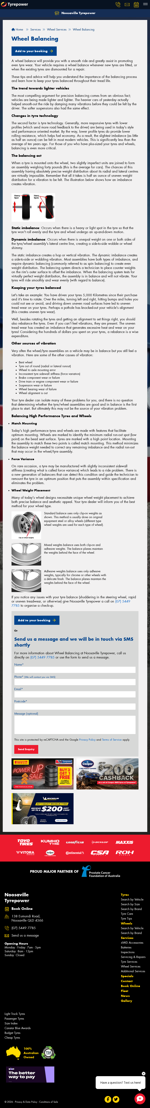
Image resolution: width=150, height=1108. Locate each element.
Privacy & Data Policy (26, 1101)
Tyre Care (127, 914)
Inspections (127, 952)
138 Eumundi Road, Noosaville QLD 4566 (27, 918)
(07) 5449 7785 (42, 657)
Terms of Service (112, 740)
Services (127, 938)
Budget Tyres (12, 1033)
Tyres (125, 895)
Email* (18, 689)
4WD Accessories (132, 943)
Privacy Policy (87, 740)
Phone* (34, 677)
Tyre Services (129, 962)
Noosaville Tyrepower (78, 13)
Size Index (11, 1023)
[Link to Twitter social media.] (115, 1099)
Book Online (130, 986)
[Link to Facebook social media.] (107, 1099)
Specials (127, 976)
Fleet (124, 991)
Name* (19, 665)
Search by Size (130, 904)
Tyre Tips (126, 918)
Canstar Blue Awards (18, 1028)
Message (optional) (26, 714)
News (125, 996)
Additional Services (133, 971)
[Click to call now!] (118, 4)
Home (19, 29)
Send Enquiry (26, 749)
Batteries (126, 947)
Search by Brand (131, 909)
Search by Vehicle (132, 899)
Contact (127, 981)
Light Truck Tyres (15, 1014)
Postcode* (20, 701)
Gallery (126, 1001)
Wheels (126, 923)
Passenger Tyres (14, 1019)
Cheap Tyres (12, 1038)
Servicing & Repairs (133, 957)
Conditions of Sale (48, 1101)
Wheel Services (130, 966)
